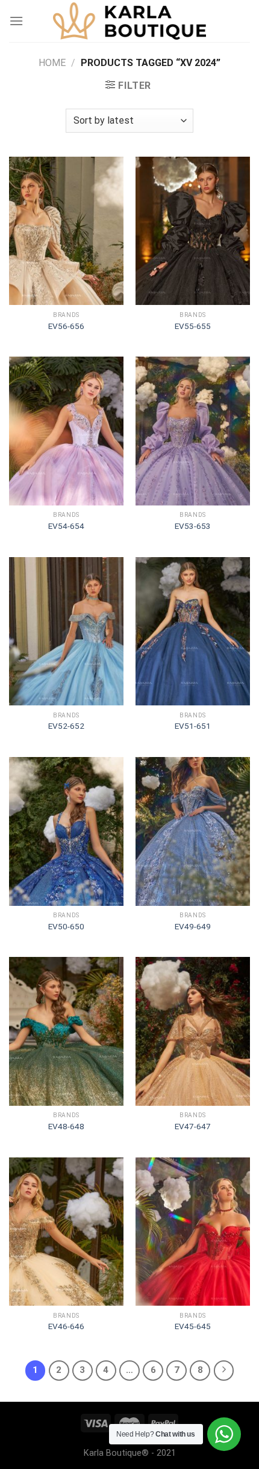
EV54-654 (66, 526)
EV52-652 (66, 726)
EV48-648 (66, 1126)
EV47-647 (193, 1126)
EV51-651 (193, 726)
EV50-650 (66, 926)
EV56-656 (66, 326)
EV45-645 (193, 1326)
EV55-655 (193, 326)
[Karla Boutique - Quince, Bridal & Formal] (129, 20)
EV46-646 (66, 1326)
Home (52, 62)
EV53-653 (193, 526)
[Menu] (16, 20)
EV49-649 (193, 926)
